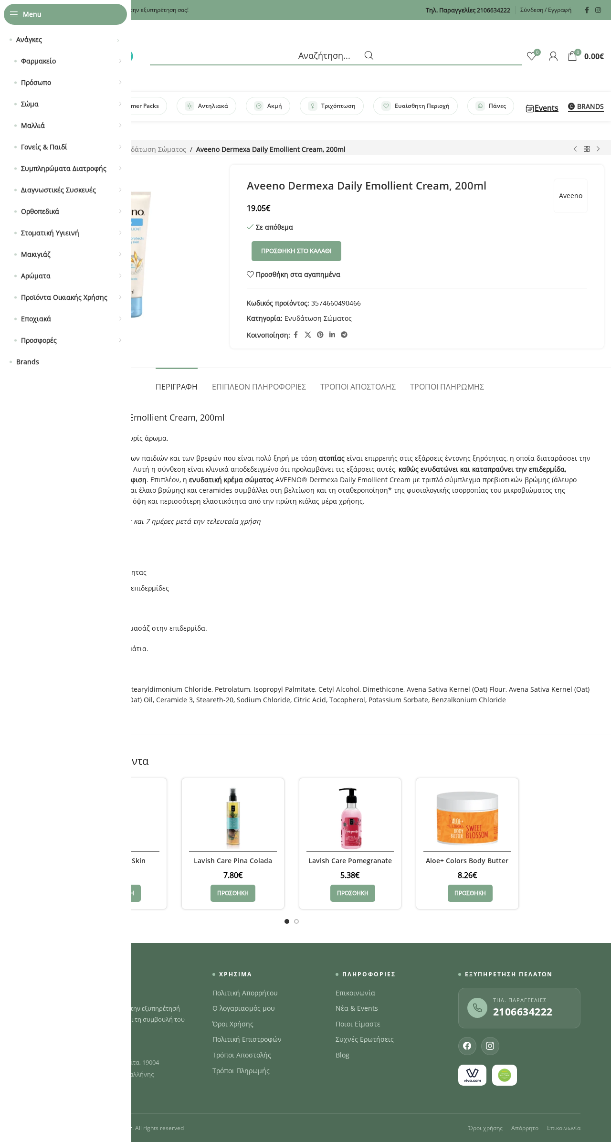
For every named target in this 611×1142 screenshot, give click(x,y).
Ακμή (274, 106)
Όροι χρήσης (485, 1128)
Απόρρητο (524, 1128)
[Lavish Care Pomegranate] (350, 818)
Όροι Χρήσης (232, 1024)
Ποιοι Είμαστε (358, 1024)
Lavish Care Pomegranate (350, 860)
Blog (342, 1055)
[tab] (177, 382)
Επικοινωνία (355, 993)
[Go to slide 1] (286, 921)
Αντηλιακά (213, 106)
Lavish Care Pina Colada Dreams (233, 865)
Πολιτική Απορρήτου (245, 993)
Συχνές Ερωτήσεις (365, 1039)
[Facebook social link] (586, 10)
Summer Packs (138, 106)
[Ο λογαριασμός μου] (553, 55)
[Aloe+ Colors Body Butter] (467, 818)
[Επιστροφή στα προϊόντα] (586, 149)
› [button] (118, 39)
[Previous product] (575, 149)
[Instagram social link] (598, 10)
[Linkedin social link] (332, 334)
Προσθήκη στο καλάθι (296, 250)
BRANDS (590, 107)
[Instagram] (490, 1046)
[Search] (336, 55)
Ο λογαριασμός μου (243, 1008)
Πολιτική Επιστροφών (247, 1039)
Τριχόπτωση (338, 106)
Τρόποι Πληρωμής (241, 1071)
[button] (233, 893)
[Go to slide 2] (296, 921)
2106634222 (523, 1011)
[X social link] (308, 334)
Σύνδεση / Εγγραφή (545, 10)
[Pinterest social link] (320, 334)
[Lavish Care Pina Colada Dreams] (233, 818)
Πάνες (497, 106)
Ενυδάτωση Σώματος (152, 149)
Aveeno (570, 195)
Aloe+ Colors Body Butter (467, 860)
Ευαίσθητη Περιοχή (422, 106)
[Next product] (598, 149)
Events (546, 108)
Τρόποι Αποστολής (241, 1055)
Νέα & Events (357, 1008)
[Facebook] (467, 1046)
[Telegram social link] (344, 334)
